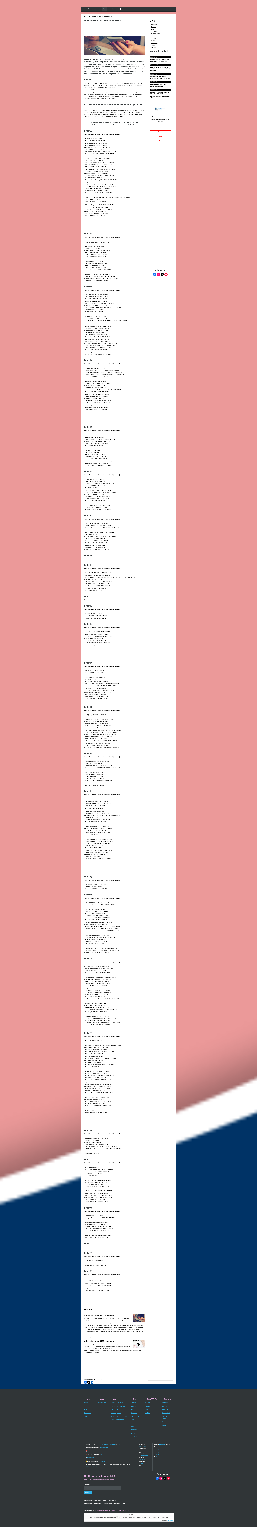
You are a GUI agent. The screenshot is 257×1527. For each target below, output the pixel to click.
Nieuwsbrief (165, 1402)
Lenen (153, 36)
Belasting (153, 27)
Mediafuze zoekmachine (117, 1419)
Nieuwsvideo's (102, 1402)
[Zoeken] (124, 8)
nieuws (101, 1444)
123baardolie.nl (89, 138)
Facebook (147, 1406)
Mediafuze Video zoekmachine (119, 1416)
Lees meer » (87, 1337)
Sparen (153, 40)
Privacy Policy (165, 1409)
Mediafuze (142, 1451)
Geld (152, 29)
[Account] (120, 9)
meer (119, 1444)
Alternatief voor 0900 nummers (99, 1341)
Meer (85, 1406)
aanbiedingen (112, 1444)
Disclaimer (165, 1406)
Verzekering (154, 43)
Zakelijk (153, 45)
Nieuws (86, 1402)
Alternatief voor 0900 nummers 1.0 (102, 16)
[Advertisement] (115, 26)
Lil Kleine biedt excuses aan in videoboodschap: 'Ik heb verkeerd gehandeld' (160, 69)
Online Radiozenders (117, 1402)
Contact (164, 1422)
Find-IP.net (171, 1520)
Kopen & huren (135, 1416)
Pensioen (153, 38)
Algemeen (154, 24)
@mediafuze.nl (104, 1447)
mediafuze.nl (90, 1457)
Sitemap (164, 1425)
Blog (90, 16)
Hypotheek (154, 31)
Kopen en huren (155, 33)
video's (106, 1444)
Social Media (87, 1413)
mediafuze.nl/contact (91, 1466)
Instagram (147, 1402)
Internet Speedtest (116, 1413)
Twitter (146, 1409)
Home (85, 16)
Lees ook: (88, 1309)
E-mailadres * (88, 1484)
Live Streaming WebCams (118, 1406)
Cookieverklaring (166, 1413)
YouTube (147, 1413)
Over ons (86, 1416)
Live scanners (115, 1409)
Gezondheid (154, 47)
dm (102, 1454)
